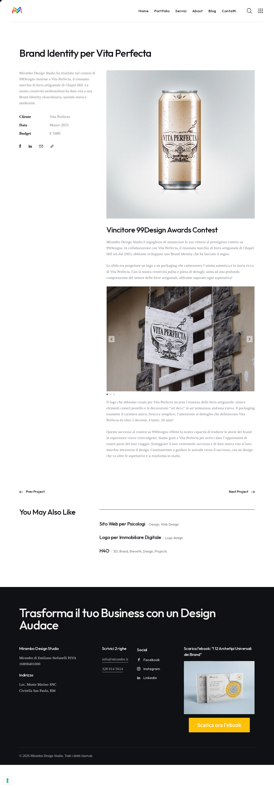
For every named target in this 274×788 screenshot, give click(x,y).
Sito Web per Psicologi (122, 524)
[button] (112, 339)
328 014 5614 (112, 669)
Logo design (174, 538)
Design (154, 524)
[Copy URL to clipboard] (52, 146)
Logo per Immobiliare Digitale (130, 537)
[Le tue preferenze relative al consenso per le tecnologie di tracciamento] (7, 780)
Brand (123, 551)
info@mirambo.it (115, 659)
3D (115, 551)
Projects (161, 551)
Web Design (170, 524)
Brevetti (135, 551)
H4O (104, 551)
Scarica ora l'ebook (219, 725)
